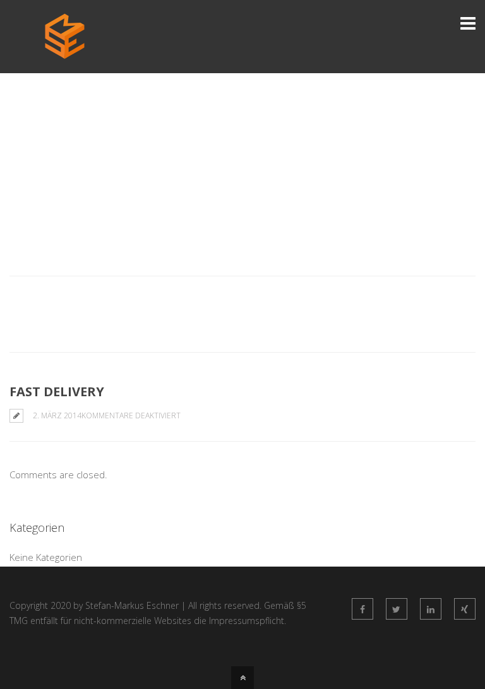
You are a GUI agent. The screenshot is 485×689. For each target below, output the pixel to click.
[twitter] (396, 609)
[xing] (465, 609)
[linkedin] (430, 609)
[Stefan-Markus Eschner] (64, 52)
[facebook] (362, 609)
